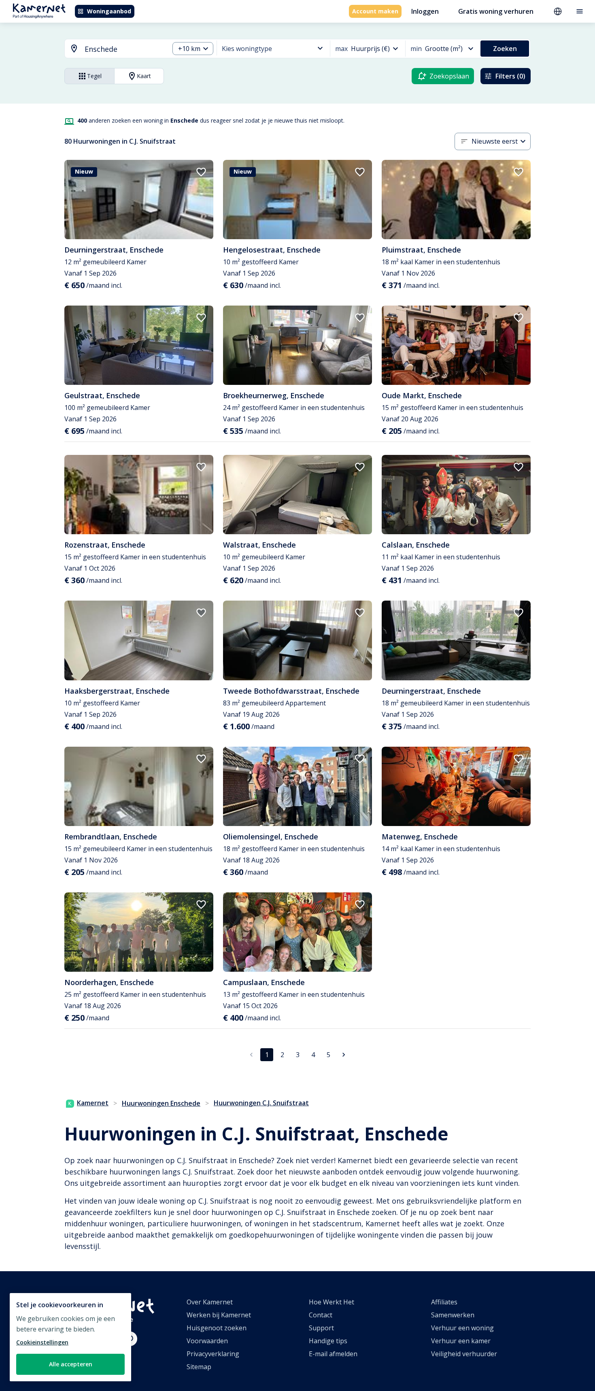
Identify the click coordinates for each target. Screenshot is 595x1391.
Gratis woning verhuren (495, 11)
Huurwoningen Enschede (161, 1103)
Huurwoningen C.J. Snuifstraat (261, 1103)
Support (321, 1327)
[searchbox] (124, 49)
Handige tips (328, 1340)
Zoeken (505, 48)
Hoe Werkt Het (331, 1302)
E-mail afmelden (333, 1353)
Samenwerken (452, 1314)
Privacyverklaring (213, 1353)
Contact (320, 1314)
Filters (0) (510, 76)
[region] (70, 1337)
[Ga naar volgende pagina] (343, 1054)
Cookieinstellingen (42, 1342)
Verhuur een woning (462, 1327)
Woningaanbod (109, 11)
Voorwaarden (207, 1340)
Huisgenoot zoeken (216, 1327)
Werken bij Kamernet (219, 1314)
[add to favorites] (201, 172)
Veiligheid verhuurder (464, 1353)
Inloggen (425, 11)
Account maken (375, 11)
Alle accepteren (70, 1364)
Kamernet (92, 1102)
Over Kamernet (210, 1302)
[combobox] (112, 49)
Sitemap (199, 1366)
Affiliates (444, 1302)
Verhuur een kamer (461, 1340)
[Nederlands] (557, 11)
